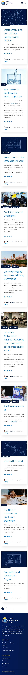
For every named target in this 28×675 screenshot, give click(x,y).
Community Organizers (8, 650)
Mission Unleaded (13, 461)
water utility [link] (14, 421)
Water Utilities (6, 648)
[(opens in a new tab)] (14, 10)
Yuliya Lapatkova (10, 182)
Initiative (15, 207)
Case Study (6, 207)
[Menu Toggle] (22, 3)
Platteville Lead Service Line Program (12, 575)
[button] (26, 3)
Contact (4, 666)
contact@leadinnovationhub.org (8, 673)
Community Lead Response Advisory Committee (14, 275)
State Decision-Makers (8, 643)
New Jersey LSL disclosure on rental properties (13, 93)
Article (5, 327)
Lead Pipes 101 (6, 658)
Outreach (5, 456)
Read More (7, 54)
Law (4, 84)
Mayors (4, 645)
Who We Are (5, 663)
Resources (5, 661)
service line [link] (14, 103)
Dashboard (6, 25)
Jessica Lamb (9, 59)
